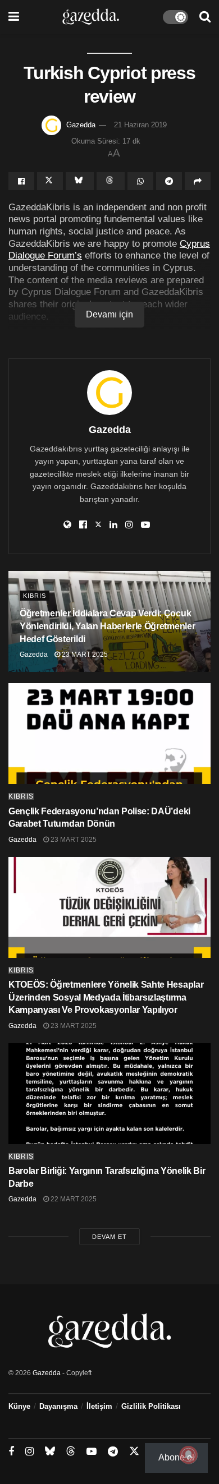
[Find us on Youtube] (91, 1451)
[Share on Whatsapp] (140, 181)
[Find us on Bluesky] (50, 1451)
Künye (19, 1406)
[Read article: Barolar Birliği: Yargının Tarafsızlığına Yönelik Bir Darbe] (109, 1093)
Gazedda (80, 125)
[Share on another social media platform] (198, 181)
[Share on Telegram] (169, 181)
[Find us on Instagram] (29, 1451)
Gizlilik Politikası (151, 1406)
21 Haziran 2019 (140, 125)
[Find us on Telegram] (113, 1451)
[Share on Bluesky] (80, 181)
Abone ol (176, 1457)
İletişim (99, 1406)
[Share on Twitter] (50, 181)
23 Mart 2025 (84, 654)
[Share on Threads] (111, 181)
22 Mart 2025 (73, 1199)
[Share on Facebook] (21, 181)
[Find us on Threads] (70, 1451)
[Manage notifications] (189, 1455)
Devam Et (109, 1236)
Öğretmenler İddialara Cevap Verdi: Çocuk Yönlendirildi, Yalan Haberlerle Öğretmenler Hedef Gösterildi (107, 626)
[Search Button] (205, 17)
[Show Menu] (13, 17)
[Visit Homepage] (90, 17)
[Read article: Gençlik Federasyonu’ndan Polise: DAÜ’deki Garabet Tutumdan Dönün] (109, 733)
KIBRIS (34, 595)
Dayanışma (58, 1406)
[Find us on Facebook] (11, 1451)
